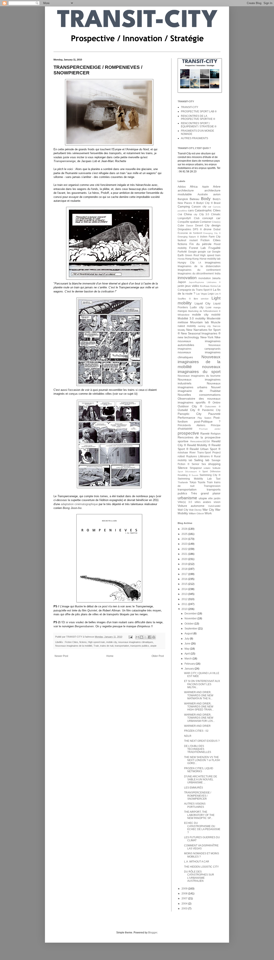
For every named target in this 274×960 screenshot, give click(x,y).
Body (206, 198)
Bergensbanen (84, 626)
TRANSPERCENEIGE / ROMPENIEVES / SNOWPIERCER (197, 795)
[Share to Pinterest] (154, 637)
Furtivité (182, 251)
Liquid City (203, 303)
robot (181, 456)
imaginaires (212, 262)
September (191, 628)
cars (191, 210)
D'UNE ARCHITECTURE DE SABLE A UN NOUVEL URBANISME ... (200, 779)
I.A (199, 262)
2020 (185, 559)
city (195, 214)
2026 (185, 528)
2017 (185, 574)
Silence (183, 467)
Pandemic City (211, 410)
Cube (181, 225)
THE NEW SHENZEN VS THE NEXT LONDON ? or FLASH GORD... (202, 760)
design (215, 225)
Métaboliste (183, 314)
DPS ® (197, 229)
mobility (200, 318)
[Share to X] (145, 637)
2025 (185, 534)
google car (204, 251)
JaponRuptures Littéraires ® (204, 282)
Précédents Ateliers (191, 425)
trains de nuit (106, 645)
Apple (205, 186)
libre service (201, 298)
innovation (187, 277)
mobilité (215, 314)
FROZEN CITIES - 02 (196, 730)
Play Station (204, 418)
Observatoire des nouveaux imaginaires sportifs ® (199, 400)
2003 (185, 908)
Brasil (217, 203)
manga (216, 307)
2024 (185, 538)
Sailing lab (201, 460)
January (190, 668)
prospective (188, 433)
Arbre (216, 186)
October (189, 623)
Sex (203, 464)
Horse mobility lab (210, 258)
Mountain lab (199, 322)
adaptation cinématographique (79, 504)
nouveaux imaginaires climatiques (135, 642)
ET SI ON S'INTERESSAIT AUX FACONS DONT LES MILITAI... (202, 684)
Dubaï (216, 229)
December (191, 613)
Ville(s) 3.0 (185, 502)
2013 (185, 594)
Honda (181, 258)
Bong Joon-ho (72, 508)
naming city (204, 326)
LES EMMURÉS (193, 787)
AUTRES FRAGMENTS (194, 138)
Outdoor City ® (190, 406)
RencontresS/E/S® (200, 441)
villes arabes (203, 502)
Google (192, 251)
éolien (203, 236)
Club (197, 218)
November (191, 618)
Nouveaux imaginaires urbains (199, 385)
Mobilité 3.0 (186, 318)
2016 (185, 579)
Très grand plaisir (205, 493)
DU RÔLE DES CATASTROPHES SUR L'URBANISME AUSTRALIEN (199, 876)
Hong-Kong (192, 258)
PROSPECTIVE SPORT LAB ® (199, 111)
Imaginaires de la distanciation (199, 266)
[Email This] (137, 637)
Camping (184, 206)
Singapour (196, 467)
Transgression (212, 486)
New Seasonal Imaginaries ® (200, 333)
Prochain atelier (209, 429)
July (187, 638)
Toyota (201, 482)
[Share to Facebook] (149, 637)
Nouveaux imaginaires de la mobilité (73, 645)
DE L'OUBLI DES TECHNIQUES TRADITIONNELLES (197, 749)
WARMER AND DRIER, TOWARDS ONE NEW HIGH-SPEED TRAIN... (199, 706)
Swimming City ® (210, 475)
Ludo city (196, 307)
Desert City (202, 225)
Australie (203, 194)
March (188, 658)
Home (109, 656)
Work (208, 513)
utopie (153, 645)
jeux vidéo (192, 285)
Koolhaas (205, 286)
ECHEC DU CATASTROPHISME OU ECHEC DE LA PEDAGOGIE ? (202, 828)
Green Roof (192, 255)
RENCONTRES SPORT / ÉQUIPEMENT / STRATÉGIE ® (198, 125)
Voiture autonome (191, 505)
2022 (185, 549)
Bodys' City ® (204, 203)
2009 (185, 888)
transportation (122, 645)
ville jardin (214, 498)
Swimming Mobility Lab (195, 478)
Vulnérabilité (214, 506)
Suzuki (195, 475)
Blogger (152, 932)
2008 (185, 893)
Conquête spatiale (188, 221)
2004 (185, 903)
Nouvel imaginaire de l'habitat (199, 389)
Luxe (208, 307)
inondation (204, 278)
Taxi (218, 478)
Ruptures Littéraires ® (199, 456)
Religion (215, 433)
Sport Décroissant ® (189, 471)
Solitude (216, 468)
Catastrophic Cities (207, 210)
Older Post (158, 656)
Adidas (182, 186)
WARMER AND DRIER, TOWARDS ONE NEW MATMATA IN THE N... (198, 695)
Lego (211, 293)
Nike (217, 337)
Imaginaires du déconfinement (196, 273)
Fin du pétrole (200, 244)
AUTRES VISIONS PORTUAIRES (195, 805)
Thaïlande (183, 482)
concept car (211, 218)
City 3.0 (204, 214)
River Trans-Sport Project (204, 452)
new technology (188, 337)
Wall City (183, 509)
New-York (206, 337)
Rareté (205, 433)
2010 (185, 609)
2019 (185, 564)
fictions (83, 642)
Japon (182, 282)
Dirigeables (184, 229)
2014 (185, 589)
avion (216, 194)
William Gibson (196, 513)
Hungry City (186, 262)
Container (205, 221)
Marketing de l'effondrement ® (204, 311)
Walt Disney (195, 510)
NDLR (187, 735)
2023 (185, 543)
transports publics (139, 645)
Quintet (92, 610)
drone (207, 229)
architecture (186, 190)
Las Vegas (201, 293)
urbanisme (187, 498)
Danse (189, 225)
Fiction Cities (71, 642)
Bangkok (183, 199)
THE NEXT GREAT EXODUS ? (202, 740)
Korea (213, 286)
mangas (182, 311)
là (135, 393)
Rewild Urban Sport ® (205, 449)
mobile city (111, 642)
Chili (180, 214)
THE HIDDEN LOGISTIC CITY (201, 866)
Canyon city (199, 206)
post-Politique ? (207, 421)
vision (217, 502)
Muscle (215, 322)
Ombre (216, 402)
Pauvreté (214, 413)
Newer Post (61, 656)
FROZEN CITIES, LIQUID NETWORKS (198, 770)
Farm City (214, 236)
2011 (185, 604)
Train (96, 645)
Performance (186, 417)
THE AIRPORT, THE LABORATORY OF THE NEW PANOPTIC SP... (199, 815)
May (187, 648)
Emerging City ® (211, 233)
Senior (195, 464)
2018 (185, 568)
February (190, 663)
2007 (185, 898)
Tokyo (192, 482)
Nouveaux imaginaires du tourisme (199, 375)
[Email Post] (130, 636)
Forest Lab (197, 248)
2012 (185, 599)
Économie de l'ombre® (190, 233)
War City (208, 509)
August (189, 633)
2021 (185, 553)
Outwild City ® (189, 410)
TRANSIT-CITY (189, 107)
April (188, 653)
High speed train (96, 642)
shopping (214, 464)
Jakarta (216, 278)
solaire (207, 468)
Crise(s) (216, 222)
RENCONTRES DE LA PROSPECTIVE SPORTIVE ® (198, 117)
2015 (185, 583)
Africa (194, 186)
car (209, 206)
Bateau (194, 199)
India (217, 273)
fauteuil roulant (188, 240)
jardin (181, 285)
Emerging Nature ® (188, 236)
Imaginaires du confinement (199, 269)
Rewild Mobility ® (199, 445)
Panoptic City (189, 413)
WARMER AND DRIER (197, 725)
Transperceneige (65, 161)
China (188, 214)
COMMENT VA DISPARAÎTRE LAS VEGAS (201, 847)
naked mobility (187, 326)
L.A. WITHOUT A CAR (196, 861)
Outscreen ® (212, 406)
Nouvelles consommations (199, 394)
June (188, 643)
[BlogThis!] (141, 637)
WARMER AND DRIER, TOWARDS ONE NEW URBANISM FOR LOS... (199, 717)
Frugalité (214, 248)
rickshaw (183, 452)
